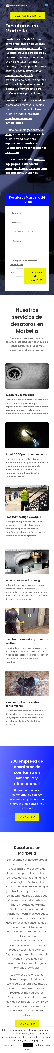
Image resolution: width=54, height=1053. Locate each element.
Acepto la (23, 262)
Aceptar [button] (28, 1045)
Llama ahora (27, 817)
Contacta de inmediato (35, 276)
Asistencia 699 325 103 (27, 15)
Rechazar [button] (39, 1044)
